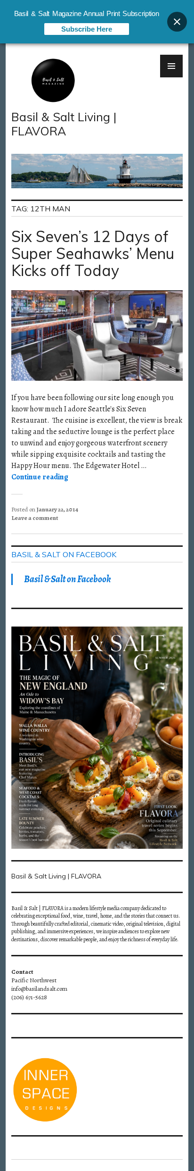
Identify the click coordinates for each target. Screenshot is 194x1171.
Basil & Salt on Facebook (63, 554)
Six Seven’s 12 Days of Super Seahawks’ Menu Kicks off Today (92, 253)
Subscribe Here (86, 29)
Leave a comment (34, 518)
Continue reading (39, 477)
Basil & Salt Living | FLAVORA (63, 123)
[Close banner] (177, 22)
